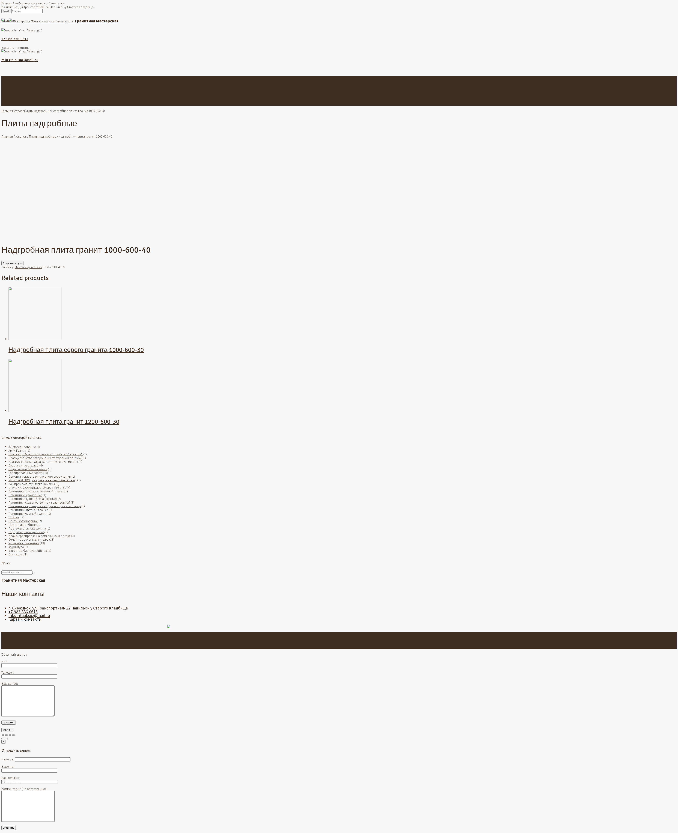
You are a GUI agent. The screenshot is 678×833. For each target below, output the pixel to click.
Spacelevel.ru (34, 647)
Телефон (7, 672)
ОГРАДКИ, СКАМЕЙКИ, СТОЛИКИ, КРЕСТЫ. (37, 488)
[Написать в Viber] (339, 69)
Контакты (15, 104)
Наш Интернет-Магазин (24, 82)
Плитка (13, 517)
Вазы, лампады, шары (23, 465)
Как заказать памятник (24, 100)
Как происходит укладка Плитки (30, 484)
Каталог (14, 85)
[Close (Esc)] (2, 735)
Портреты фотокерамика (26, 532)
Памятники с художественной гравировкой (39, 502)
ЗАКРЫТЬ (7, 729)
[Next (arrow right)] (6, 738)
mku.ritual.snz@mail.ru (19, 60)
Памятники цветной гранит (28, 510)
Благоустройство (20, 93)
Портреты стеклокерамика (27, 528)
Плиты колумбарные (23, 521)
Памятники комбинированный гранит (36, 491)
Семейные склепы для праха (28, 539)
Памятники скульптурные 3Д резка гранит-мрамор (44, 506)
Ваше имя (8, 766)
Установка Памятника (23, 543)
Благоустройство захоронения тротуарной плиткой (45, 458)
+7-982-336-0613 (14, 39)
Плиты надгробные (37, 111)
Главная (14, 78)
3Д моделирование (22, 447)
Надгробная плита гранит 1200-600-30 (63, 422)
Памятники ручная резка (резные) (32, 499)
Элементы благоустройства (27, 551)
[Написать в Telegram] (344, 69)
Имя (4, 661)
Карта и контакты (25, 619)
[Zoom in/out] (13, 735)
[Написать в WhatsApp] (333, 69)
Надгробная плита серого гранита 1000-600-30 (76, 350)
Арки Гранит (17, 450)
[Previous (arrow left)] (2, 738)
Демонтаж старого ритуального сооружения (39, 476)
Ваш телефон (10, 778)
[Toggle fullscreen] (9, 735)
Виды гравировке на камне (27, 469)
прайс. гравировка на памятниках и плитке (39, 536)
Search (6, 11)
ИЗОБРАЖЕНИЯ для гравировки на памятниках (41, 480)
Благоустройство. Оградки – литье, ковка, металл (43, 462)
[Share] (6, 735)
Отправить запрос (12, 263)
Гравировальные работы (26, 96)
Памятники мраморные (25, 495)
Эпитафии (15, 554)
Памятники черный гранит (27, 513)
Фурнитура (16, 547)
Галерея (14, 89)
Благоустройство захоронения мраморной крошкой (45, 454)
